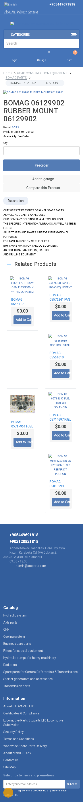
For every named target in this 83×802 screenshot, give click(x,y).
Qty (5, 142)
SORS (15, 127)
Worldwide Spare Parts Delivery (25, 746)
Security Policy (13, 732)
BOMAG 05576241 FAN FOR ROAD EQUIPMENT (60, 297)
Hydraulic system (15, 615)
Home (7, 73)
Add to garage (42, 179)
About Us (9, 11)
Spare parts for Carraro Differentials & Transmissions (40, 672)
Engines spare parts (17, 643)
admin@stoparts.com (31, 566)
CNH (6, 629)
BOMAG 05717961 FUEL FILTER (22, 424)
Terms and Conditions (18, 739)
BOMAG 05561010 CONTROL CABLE (57, 355)
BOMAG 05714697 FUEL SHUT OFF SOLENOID (60, 417)
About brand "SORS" (17, 753)
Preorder (41, 165)
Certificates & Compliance (21, 713)
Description (16, 200)
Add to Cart (23, 320)
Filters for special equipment (23, 650)
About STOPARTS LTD (18, 706)
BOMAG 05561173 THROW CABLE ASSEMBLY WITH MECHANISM (21, 302)
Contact (33, 11)
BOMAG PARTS (16, 77)
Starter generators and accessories (28, 679)
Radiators (10, 665)
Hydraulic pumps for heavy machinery (29, 658)
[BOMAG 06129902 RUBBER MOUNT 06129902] (41, 92)
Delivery (22, 11)
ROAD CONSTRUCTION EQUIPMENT (42, 73)
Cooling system (14, 636)
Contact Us (11, 760)
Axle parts (10, 622)
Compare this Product (42, 188)
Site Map (9, 767)
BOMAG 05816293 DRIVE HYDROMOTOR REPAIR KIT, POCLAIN (60, 484)
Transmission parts (16, 686)
